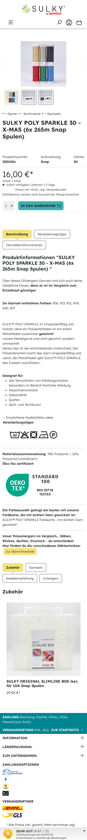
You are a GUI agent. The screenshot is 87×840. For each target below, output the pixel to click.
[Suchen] (59, 22)
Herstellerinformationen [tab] (24, 245)
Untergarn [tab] (50, 578)
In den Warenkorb (38, 206)
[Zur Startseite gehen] (43, 10)
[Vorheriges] (5, 63)
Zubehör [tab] (13, 567)
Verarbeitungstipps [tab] (52, 234)
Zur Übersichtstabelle (20, 551)
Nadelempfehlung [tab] (20, 578)
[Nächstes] (82, 63)
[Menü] (11, 22)
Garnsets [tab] (36, 567)
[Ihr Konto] (69, 23)
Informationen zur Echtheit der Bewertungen (41, 837)
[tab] (17, 234)
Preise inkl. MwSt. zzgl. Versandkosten (40, 189)
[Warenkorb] (79, 22)
